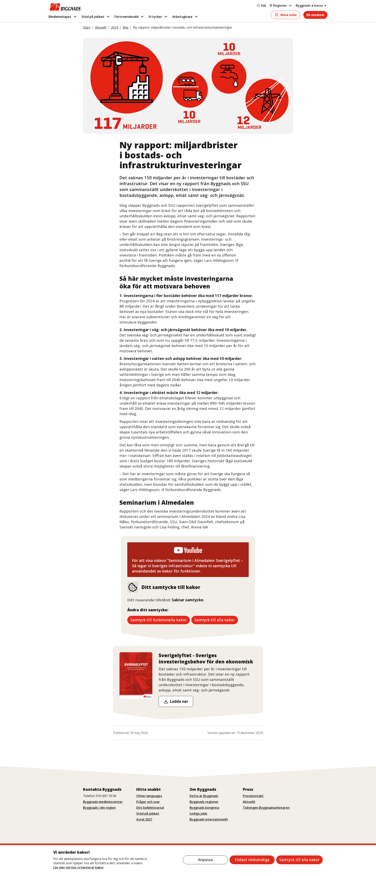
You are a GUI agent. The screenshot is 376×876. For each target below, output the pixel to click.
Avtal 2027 (144, 819)
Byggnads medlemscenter (103, 802)
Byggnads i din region (99, 807)
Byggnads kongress (204, 807)
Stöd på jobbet (92, 16)
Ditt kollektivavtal (150, 807)
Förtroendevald (126, 16)
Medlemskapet (60, 16)
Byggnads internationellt (209, 819)
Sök (263, 5)
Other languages (149, 796)
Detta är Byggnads (204, 796)
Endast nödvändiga (252, 859)
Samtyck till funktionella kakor (158, 619)
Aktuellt (249, 802)
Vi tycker (155, 16)
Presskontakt (253, 796)
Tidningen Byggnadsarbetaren (266, 807)
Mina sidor (288, 15)
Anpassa (205, 859)
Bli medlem (315, 15)
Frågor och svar (148, 802)
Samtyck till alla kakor (299, 859)
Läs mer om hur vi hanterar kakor (78, 867)
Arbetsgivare (182, 16)
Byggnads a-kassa (309, 5)
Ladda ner (179, 701)
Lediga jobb (198, 813)
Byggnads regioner (204, 802)
